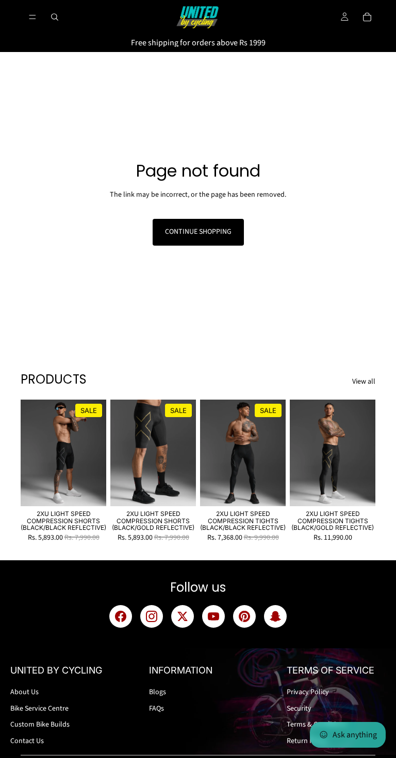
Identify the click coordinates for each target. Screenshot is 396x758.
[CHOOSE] (90, 490)
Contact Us (27, 741)
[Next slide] (95, 453)
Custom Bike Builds (40, 724)
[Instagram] (151, 616)
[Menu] (32, 17)
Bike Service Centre (39, 708)
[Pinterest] (244, 616)
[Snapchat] (275, 616)
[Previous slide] (32, 453)
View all (363, 382)
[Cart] (367, 17)
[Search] (54, 17)
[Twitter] (182, 616)
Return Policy (307, 741)
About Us (24, 692)
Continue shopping (198, 232)
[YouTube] (213, 616)
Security (299, 708)
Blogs (157, 692)
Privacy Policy (308, 692)
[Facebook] (120, 616)
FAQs (156, 708)
